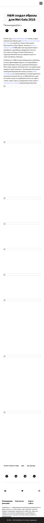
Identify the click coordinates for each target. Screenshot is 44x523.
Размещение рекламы (7, 502)
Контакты (19, 501)
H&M (22, 466)
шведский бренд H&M (20, 39)
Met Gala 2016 (31, 466)
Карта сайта (30, 502)
